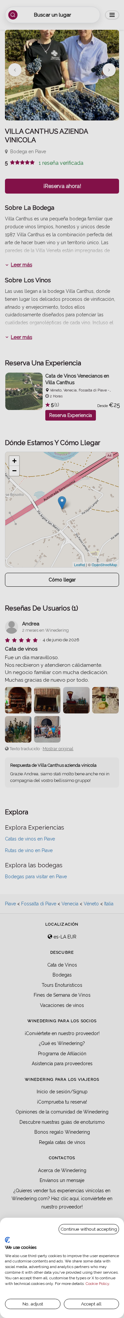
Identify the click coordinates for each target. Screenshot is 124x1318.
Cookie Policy (97, 1283)
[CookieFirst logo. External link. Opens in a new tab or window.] (7, 1240)
